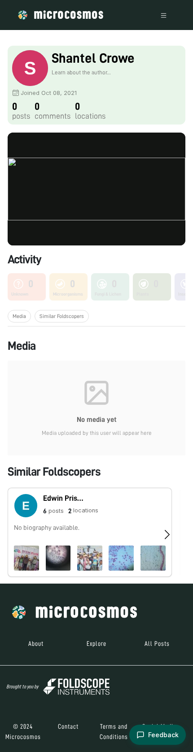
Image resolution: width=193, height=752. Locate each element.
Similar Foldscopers (61, 316)
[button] (90, 532)
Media (19, 316)
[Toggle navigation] (164, 15)
